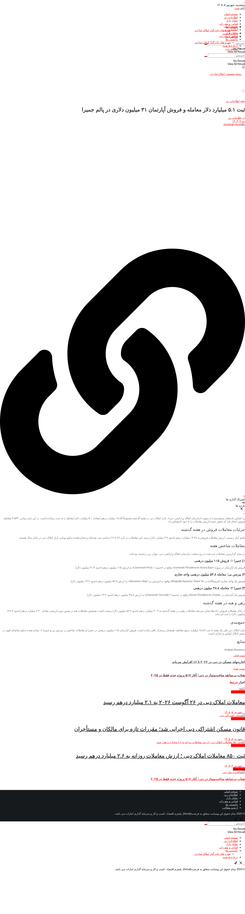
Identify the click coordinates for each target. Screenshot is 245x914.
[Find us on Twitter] (240, 1)
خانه (242, 101)
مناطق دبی (231, 49)
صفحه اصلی (231, 14)
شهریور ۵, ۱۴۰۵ (233, 712)
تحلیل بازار (232, 20)
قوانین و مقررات (228, 23)
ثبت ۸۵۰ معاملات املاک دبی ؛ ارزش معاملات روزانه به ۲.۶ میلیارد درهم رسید (160, 756)
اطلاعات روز (231, 17)
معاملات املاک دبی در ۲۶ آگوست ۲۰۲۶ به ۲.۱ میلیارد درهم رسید (174, 702)
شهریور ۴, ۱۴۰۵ (233, 765)
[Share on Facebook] (244, 509)
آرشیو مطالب (230, 807)
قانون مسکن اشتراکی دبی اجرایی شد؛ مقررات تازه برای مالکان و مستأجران (159, 729)
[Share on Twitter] (241, 509)
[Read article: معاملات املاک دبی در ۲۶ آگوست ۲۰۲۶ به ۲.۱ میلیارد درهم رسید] (122, 688)
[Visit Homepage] (239, 8)
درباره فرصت (230, 45)
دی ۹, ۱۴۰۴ (238, 121)
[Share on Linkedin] (244, 512)
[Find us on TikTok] (236, 1)
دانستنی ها (232, 39)
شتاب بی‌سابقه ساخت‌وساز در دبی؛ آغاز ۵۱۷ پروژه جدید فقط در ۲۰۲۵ (198, 779)
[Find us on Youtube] (243, 1)
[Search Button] (205, 44)
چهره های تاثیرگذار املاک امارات (213, 30)
